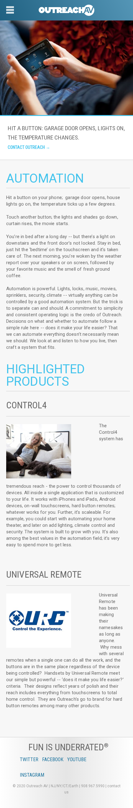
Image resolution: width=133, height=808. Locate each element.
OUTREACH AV (66, 11)
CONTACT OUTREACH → (29, 147)
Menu (12, 15)
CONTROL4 (26, 405)
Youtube (76, 759)
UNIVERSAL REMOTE (44, 574)
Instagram (32, 775)
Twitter (29, 759)
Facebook (52, 759)
